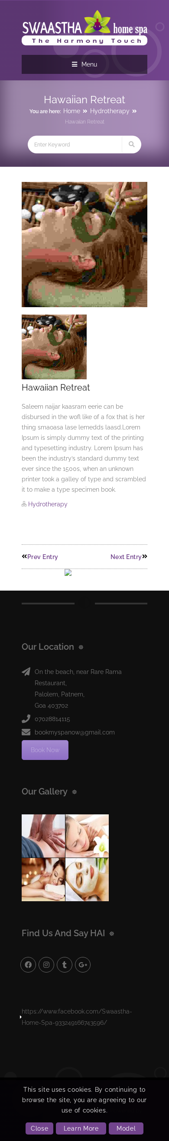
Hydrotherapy (110, 111)
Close (40, 1128)
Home (71, 111)
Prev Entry (42, 556)
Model (126, 1128)
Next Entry (126, 556)
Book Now (45, 750)
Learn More (81, 1128)
